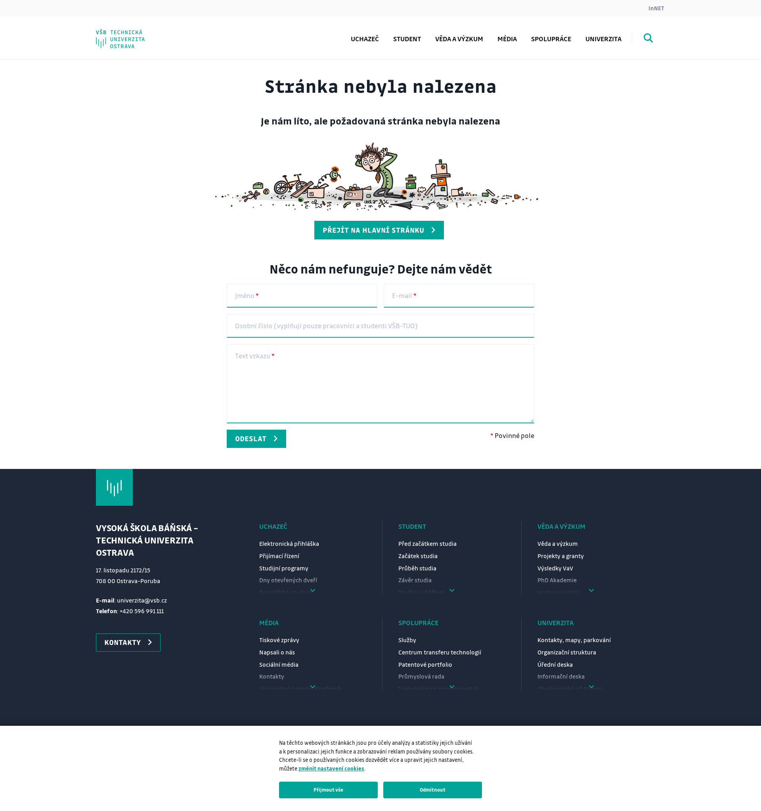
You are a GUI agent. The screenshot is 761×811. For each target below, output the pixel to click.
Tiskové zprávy (279, 640)
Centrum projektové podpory (161, 33)
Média (269, 622)
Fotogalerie (131, 33)
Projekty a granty (560, 556)
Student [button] (407, 38)
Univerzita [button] (603, 38)
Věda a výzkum (459, 38)
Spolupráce (418, 622)
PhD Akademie (136, 33)
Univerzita (555, 622)
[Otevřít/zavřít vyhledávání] (648, 39)
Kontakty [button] (122, 642)
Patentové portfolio (425, 664)
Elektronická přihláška (289, 543)
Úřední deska (555, 664)
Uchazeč (273, 526)
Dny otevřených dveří (288, 580)
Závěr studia (415, 580)
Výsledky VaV (555, 568)
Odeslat (250, 438)
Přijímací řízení (279, 556)
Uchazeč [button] (365, 38)
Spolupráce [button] (551, 38)
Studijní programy (283, 568)
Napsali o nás (277, 652)
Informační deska (561, 676)
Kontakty (271, 676)
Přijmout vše (328, 789)
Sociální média (278, 664)
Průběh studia (417, 568)
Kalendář (127, 33)
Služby (407, 640)
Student (412, 526)
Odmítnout (433, 789)
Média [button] (507, 38)
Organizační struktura (566, 652)
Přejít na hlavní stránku (373, 230)
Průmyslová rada (421, 676)
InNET (656, 7)
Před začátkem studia (427, 543)
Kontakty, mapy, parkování (574, 640)
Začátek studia (418, 556)
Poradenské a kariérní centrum (164, 33)
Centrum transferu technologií (439, 652)
